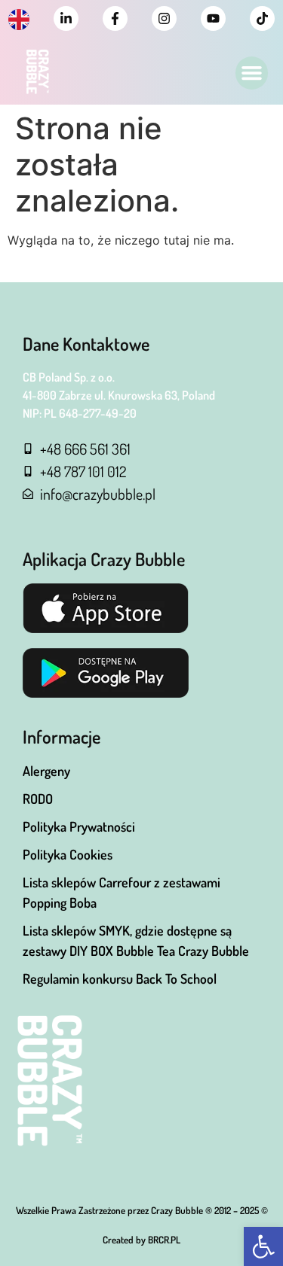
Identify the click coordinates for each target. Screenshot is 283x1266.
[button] (263, 1246)
